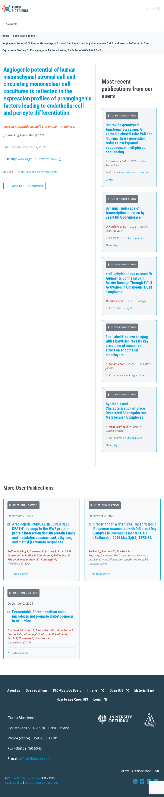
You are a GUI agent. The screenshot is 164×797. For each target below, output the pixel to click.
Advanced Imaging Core (131, 375)
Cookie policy (13, 782)
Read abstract (19, 574)
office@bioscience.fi (34, 758)
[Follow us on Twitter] (135, 781)
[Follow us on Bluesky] (142, 781)
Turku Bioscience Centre (24, 778)
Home (5, 35)
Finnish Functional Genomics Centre (37, 171)
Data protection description (42, 782)
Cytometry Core (126, 308)
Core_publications (24, 35)
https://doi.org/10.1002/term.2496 (34, 159)
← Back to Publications (24, 186)
